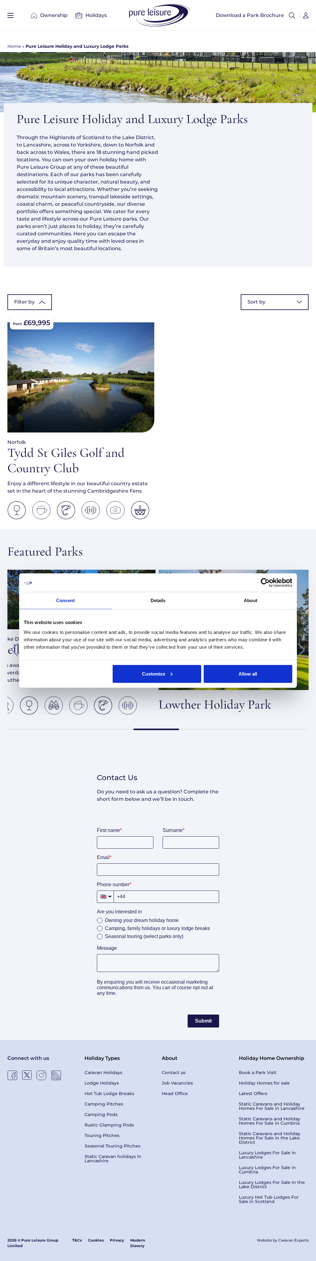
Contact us (173, 1072)
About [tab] (250, 600)
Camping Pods (101, 1114)
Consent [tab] (65, 600)
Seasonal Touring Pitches (112, 1146)
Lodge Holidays (102, 1083)
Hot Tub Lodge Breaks (109, 1093)
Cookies (96, 1240)
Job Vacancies (177, 1083)
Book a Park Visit (257, 1072)
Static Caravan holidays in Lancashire (113, 1158)
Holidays (96, 15)
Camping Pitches (104, 1104)
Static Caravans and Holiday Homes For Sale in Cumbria (269, 1121)
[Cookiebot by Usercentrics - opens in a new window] (265, 582)
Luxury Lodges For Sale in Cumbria (267, 1169)
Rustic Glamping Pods (109, 1125)
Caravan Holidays (103, 1072)
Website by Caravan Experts (283, 1240)
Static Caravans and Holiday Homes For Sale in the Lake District (269, 1137)
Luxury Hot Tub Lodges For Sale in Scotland (269, 1199)
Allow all (248, 673)
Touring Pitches (102, 1135)
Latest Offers (253, 1093)
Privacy (117, 1240)
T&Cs (77, 1240)
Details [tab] (158, 600)
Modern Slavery (137, 1243)
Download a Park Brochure (250, 15)
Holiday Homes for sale (264, 1083)
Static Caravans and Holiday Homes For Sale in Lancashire (272, 1106)
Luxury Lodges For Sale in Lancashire (267, 1155)
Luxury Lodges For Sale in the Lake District (272, 1184)
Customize (153, 673)
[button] (292, 15)
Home (14, 46)
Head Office (175, 1093)
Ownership (54, 15)
